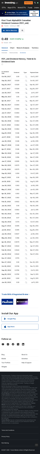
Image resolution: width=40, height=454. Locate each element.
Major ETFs (12, 7)
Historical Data (13, 52)
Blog (3, 354)
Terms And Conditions (8, 430)
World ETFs (22, 7)
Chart (12, 48)
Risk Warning (5, 443)
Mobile (4, 358)
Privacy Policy (6, 436)
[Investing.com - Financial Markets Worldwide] (11, 3)
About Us (24, 354)
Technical (35, 48)
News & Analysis (23, 48)
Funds (30, 7)
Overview (4, 52)
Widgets (4, 366)
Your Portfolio (6, 362)
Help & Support (26, 362)
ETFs (4, 7)
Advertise (25, 358)
